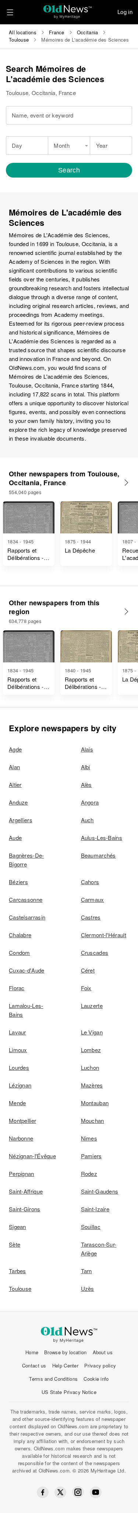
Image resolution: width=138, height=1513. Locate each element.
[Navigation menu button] (10, 12)
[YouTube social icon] (96, 1492)
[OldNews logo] (67, 9)
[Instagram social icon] (78, 1492)
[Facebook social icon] (43, 1492)
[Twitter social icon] (60, 1492)
